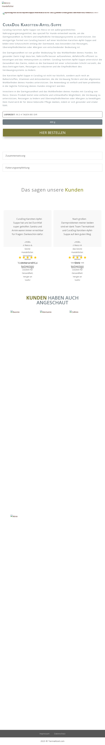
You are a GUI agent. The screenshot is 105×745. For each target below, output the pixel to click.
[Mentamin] (52, 412)
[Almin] (23, 617)
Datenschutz (59, 733)
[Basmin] (23, 412)
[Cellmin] (82, 412)
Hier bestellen (52, 132)
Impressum (44, 733)
